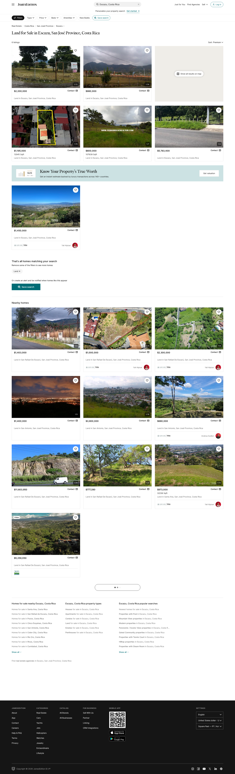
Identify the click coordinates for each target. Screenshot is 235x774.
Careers (15, 728)
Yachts (39, 723)
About (14, 713)
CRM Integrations (90, 728)
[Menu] (13, 4)
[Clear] (138, 4)
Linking (86, 723)
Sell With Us (88, 713)
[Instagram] (193, 769)
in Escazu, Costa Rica (138, 614)
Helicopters (41, 733)
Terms (14, 738)
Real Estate (17, 26)
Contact (15, 723)
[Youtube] (204, 769)
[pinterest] (221, 769)
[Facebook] (198, 769)
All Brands (64, 713)
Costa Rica (29, 26)
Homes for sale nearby (34, 603)
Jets (38, 728)
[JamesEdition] (27, 4)
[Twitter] (210, 769)
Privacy (15, 743)
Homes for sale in (29, 609)
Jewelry (39, 743)
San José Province (45, 26)
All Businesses (66, 718)
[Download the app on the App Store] (117, 732)
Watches (40, 738)
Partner (86, 718)
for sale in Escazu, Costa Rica (82, 609)
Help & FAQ (17, 733)
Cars (38, 718)
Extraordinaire (42, 748)
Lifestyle (40, 753)
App (13, 718)
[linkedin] (216, 769)
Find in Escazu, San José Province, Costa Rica (41, 661)
